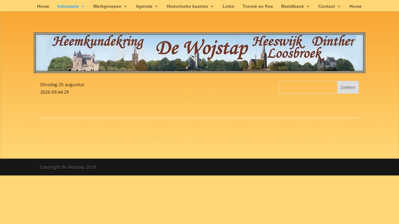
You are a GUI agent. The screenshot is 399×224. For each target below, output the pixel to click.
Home (43, 6)
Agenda (144, 6)
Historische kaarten (187, 6)
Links (228, 6)
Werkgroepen (107, 6)
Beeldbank (292, 6)
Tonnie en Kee (258, 6)
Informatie (68, 6)
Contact (326, 6)
